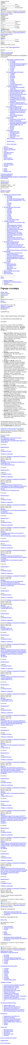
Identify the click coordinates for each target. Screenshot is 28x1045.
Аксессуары (10, 130)
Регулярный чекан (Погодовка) (15, 72)
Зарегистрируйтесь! (14, 47)
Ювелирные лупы (15, 135)
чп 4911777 (4, 823)
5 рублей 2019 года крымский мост (10, 490)
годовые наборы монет (16, 84)
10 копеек (12, 76)
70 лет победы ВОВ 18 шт (7, 464)
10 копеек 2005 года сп (7, 725)
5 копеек (12, 74)
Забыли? (3, 38)
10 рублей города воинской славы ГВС (14, 985)
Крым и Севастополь (15, 95)
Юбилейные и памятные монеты (15, 59)
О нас (5, 151)
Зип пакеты (13, 134)
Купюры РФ (10, 117)
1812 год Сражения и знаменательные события (13, 535)
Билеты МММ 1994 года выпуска (16, 258)
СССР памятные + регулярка (17, 98)
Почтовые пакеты (14, 133)
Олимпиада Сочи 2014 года (17, 97)
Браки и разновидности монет (15, 138)
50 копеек (12, 77)
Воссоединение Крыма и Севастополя (16, 115)
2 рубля (12, 69)
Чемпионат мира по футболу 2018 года (14, 1009)
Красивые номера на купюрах (18, 123)
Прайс (5, 155)
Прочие (12, 128)
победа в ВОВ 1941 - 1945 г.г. (18, 91)
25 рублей (12, 62)
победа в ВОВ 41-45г (15, 108)
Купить (3, 301)
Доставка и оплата (9, 152)
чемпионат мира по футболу (17, 102)
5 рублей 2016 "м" (5, 747)
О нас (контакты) (8, 163)
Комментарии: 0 (5, 447)
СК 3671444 (4, 656)
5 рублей (12, 68)
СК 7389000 (4, 874)
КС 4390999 (4, 848)
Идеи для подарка (11, 144)
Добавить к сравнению (7, 306)
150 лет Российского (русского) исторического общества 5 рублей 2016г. (13, 584)
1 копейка (12, 73)
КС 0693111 (4, 773)
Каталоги (12, 137)
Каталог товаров (8, 148)
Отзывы (6, 166)
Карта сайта (4, 919)
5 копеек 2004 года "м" (7, 679)
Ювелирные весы (14, 131)
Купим (5, 156)
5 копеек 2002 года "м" (7, 796)
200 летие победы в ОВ (16, 92)
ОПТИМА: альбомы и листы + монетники (15, 996)
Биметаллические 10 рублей (17, 90)
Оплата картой (8, 158)
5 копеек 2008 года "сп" (7, 629)
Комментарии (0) (5, 307)
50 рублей (12, 61)
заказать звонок (5, 182)
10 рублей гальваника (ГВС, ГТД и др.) (14, 959)
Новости (6, 146)
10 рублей (12, 83)
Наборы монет (11, 141)
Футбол (12, 127)
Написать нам (7, 153)
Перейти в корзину (6, 190)
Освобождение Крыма (7, 513)
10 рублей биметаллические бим (18, 63)
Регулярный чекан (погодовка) (18, 94)
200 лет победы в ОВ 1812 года (18, 109)
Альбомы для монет (12, 86)
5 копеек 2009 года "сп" (7, 608)
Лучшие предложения (9, 149)
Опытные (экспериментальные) (18, 122)
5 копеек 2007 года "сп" (7, 700)
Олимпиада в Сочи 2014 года (18, 110)
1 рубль (12, 70)
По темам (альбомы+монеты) (14, 106)
